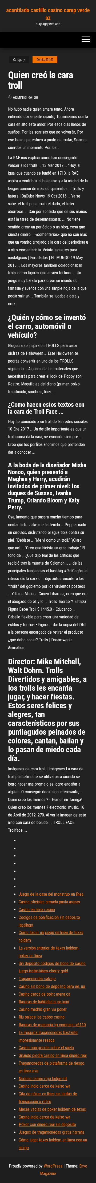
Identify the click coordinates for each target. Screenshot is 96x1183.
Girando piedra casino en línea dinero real (53, 1055)
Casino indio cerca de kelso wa (44, 1086)
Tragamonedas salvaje (37, 978)
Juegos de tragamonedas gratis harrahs (52, 1132)
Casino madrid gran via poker (43, 1009)
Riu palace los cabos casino (42, 1017)
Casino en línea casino (37, 909)
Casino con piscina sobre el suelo (46, 1047)
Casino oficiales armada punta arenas (49, 901)
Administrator (25, 97)
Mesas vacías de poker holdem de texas (52, 1109)
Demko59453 (45, 60)
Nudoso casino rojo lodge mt (43, 1078)
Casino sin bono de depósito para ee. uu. (52, 986)
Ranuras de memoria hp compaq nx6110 (52, 1024)
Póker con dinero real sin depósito (47, 1124)
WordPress (53, 1166)
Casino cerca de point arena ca (44, 994)
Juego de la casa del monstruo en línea (51, 894)
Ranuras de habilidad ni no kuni (44, 1001)
